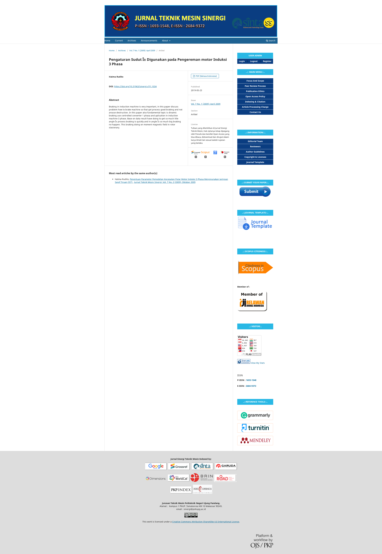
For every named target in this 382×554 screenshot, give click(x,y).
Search (271, 40)
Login (275, 2)
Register (265, 2)
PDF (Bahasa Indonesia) (206, 76)
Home (107, 40)
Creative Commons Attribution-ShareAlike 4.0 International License (205, 521)
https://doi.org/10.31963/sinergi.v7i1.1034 (135, 86)
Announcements (149, 40)
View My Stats (258, 362)
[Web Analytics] (243, 362)
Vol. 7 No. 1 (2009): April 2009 (142, 50)
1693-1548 (251, 380)
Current (119, 40)
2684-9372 (251, 385)
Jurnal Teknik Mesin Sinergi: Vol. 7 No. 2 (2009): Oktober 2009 (164, 182)
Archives (132, 40)
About (165, 40)
